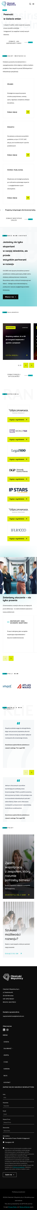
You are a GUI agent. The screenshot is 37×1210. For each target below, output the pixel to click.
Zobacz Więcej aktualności (13, 375)
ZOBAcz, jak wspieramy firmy (13, 42)
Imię (4, 1094)
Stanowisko (6, 1127)
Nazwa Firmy (6, 1119)
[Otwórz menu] (33, 3)
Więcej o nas (9, 297)
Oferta (6, 1042)
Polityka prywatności (18, 1192)
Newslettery (6, 1136)
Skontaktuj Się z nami (15, 895)
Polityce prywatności (19, 1167)
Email (4, 1111)
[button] (25, 365)
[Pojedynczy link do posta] (17, 341)
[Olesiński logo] (8, 3)
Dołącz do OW (11, 953)
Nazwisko (5, 1102)
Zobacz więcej (12, 112)
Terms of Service (25, 1207)
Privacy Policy (12, 1207)
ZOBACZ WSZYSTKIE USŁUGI (14, 219)
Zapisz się (8, 1174)
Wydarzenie (10, 327)
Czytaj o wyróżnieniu (17, 420)
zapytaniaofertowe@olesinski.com (13, 1016)
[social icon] (4, 1030)
